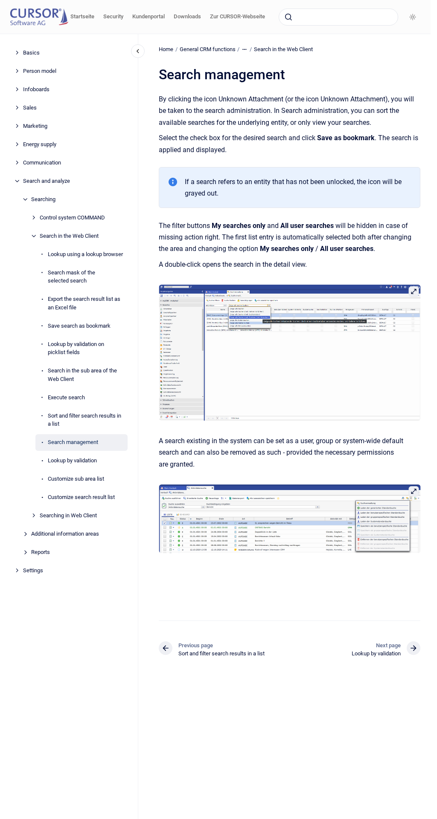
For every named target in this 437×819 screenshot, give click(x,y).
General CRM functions (208, 49)
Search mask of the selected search (71, 276)
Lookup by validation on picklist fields (76, 348)
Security (113, 16)
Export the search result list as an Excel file (84, 303)
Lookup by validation (72, 460)
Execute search (66, 397)
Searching (43, 199)
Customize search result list (81, 497)
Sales (30, 107)
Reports (40, 552)
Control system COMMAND (72, 217)
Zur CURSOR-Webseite (237, 16)
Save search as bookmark (79, 326)
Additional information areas (65, 534)
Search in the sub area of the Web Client (82, 374)
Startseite (82, 16)
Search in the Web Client (69, 236)
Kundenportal (148, 16)
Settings (33, 570)
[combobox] (338, 17)
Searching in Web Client (68, 515)
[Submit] (288, 17)
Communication (42, 162)
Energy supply (39, 144)
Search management (73, 442)
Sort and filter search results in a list (84, 419)
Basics (31, 52)
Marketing (35, 126)
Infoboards (36, 89)
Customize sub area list (76, 479)
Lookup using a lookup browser (85, 254)
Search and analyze (46, 181)
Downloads (187, 16)
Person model (39, 71)
